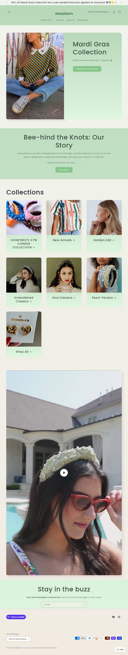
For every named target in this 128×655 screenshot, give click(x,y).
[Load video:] (64, 472)
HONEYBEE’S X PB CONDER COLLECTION (24, 243)
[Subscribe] (83, 605)
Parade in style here (87, 68)
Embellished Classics (23, 299)
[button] (9, 12)
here (77, 162)
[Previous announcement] (7, 2)
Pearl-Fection (102, 298)
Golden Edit (102, 240)
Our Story (64, 170)
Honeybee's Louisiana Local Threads (27, 648)
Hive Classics (62, 298)
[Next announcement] (121, 2)
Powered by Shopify (49, 648)
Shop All (22, 352)
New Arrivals (62, 240)
